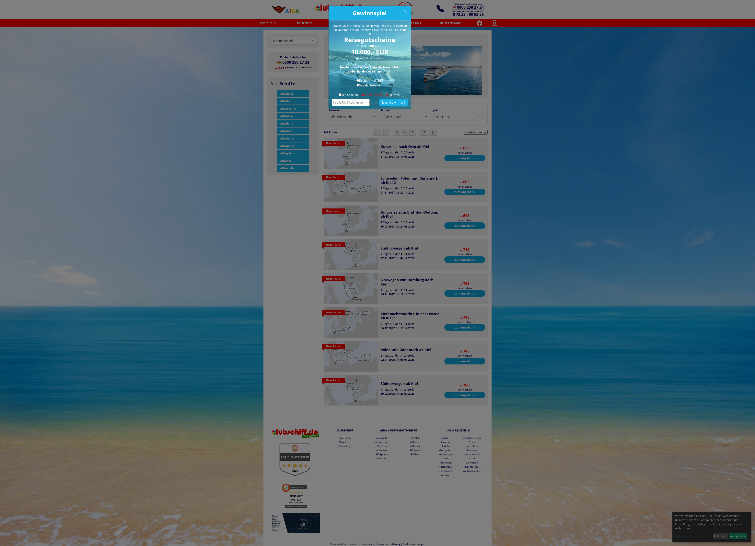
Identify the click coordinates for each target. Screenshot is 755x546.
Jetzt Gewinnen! (393, 102)
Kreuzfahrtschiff (371, 80)
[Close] (405, 11)
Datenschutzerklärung (374, 95)
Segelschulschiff (371, 85)
